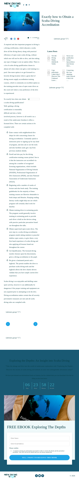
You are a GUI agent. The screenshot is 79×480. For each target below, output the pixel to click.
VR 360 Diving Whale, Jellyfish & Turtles (55, 60)
